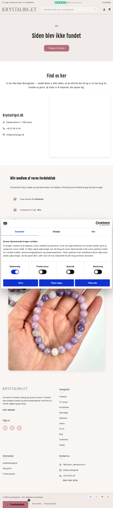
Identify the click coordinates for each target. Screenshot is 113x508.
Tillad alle (92, 283)
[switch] (43, 272)
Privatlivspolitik (9, 474)
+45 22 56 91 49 (13, 128)
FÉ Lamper (63, 402)
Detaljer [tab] (56, 231)
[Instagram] (5, 427)
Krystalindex (64, 407)
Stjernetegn (63, 412)
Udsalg (62, 445)
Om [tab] (93, 231)
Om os (61, 428)
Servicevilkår (37, 503)
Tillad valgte (56, 283)
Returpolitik (7, 468)
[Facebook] (12, 427)
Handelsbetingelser (10, 463)
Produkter (63, 396)
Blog (61, 434)
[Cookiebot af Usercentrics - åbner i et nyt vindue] (98, 223)
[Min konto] (104, 9)
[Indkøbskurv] (109, 9)
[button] (15, 504)
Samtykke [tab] (19, 231)
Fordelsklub (106, 2)
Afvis (20, 283)
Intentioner (63, 418)
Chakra (62, 423)
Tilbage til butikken (56, 48)
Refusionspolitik (50, 503)
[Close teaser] (29, 500)
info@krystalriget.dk (15, 134)
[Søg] (95, 9)
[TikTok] (19, 427)
